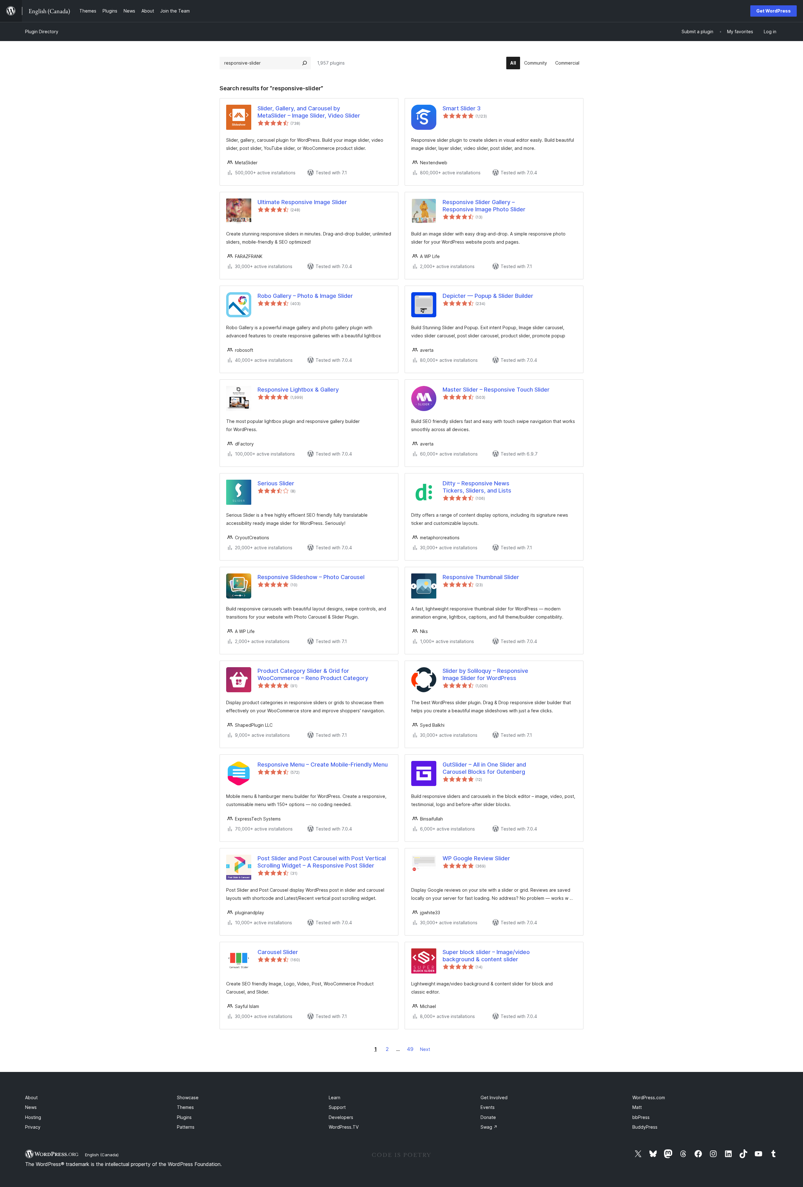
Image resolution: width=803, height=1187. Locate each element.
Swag (489, 1127)
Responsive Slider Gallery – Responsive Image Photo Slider (484, 206)
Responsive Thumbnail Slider (481, 577)
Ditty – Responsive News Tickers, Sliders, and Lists (477, 487)
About (31, 1097)
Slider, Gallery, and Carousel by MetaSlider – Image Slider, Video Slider (309, 112)
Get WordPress (773, 10)
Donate (488, 1117)
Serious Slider (276, 483)
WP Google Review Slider (476, 858)
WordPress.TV (344, 1127)
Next (425, 1049)
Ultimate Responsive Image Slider (302, 202)
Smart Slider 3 (462, 108)
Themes (185, 1107)
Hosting (33, 1117)
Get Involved (494, 1097)
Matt (637, 1107)
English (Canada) (102, 1154)
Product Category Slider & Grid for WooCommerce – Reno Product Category (313, 674)
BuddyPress (644, 1127)
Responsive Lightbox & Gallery (298, 389)
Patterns (185, 1127)
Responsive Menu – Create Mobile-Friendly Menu (323, 764)
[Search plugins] (304, 63)
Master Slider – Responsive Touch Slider (496, 389)
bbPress (641, 1117)
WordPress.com (648, 1097)
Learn (334, 1097)
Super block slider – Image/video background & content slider (486, 956)
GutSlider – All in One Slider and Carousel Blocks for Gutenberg (484, 768)
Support (337, 1107)
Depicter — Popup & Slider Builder (488, 296)
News (31, 1107)
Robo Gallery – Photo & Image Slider (305, 296)
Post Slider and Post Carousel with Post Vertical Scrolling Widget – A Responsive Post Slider (322, 862)
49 (410, 1049)
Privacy (32, 1127)
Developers (341, 1117)
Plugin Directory (41, 31)
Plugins (184, 1117)
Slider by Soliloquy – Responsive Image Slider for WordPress (485, 674)
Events (488, 1107)
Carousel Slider (278, 952)
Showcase (188, 1097)
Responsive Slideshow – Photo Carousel (311, 577)
